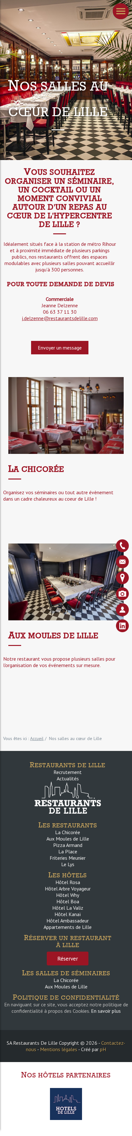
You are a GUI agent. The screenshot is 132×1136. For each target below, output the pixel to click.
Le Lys (67, 864)
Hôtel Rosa (67, 882)
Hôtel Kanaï (67, 914)
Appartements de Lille (68, 927)
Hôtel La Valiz (67, 908)
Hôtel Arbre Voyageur (68, 888)
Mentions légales (58, 1049)
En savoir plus (106, 1011)
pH (103, 1049)
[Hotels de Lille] (66, 1103)
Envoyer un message (60, 347)
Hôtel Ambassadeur (67, 920)
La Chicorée (67, 832)
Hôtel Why (67, 895)
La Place (67, 851)
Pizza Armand (67, 845)
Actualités (68, 778)
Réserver (67, 958)
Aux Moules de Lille (67, 838)
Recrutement (68, 772)
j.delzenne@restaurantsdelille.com (60, 318)
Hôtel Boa (67, 901)
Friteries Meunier (68, 858)
